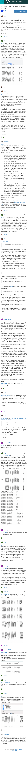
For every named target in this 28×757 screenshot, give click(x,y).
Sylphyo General (7, 11)
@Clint (2, 43)
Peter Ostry (6, 141)
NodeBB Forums (18, 749)
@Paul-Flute (4, 94)
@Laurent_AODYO (5, 395)
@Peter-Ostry (4, 241)
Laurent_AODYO (7, 319)
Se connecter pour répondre (20, 11)
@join (11, 286)
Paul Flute (6, 40)
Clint (5, 16)
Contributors (14, 750)
